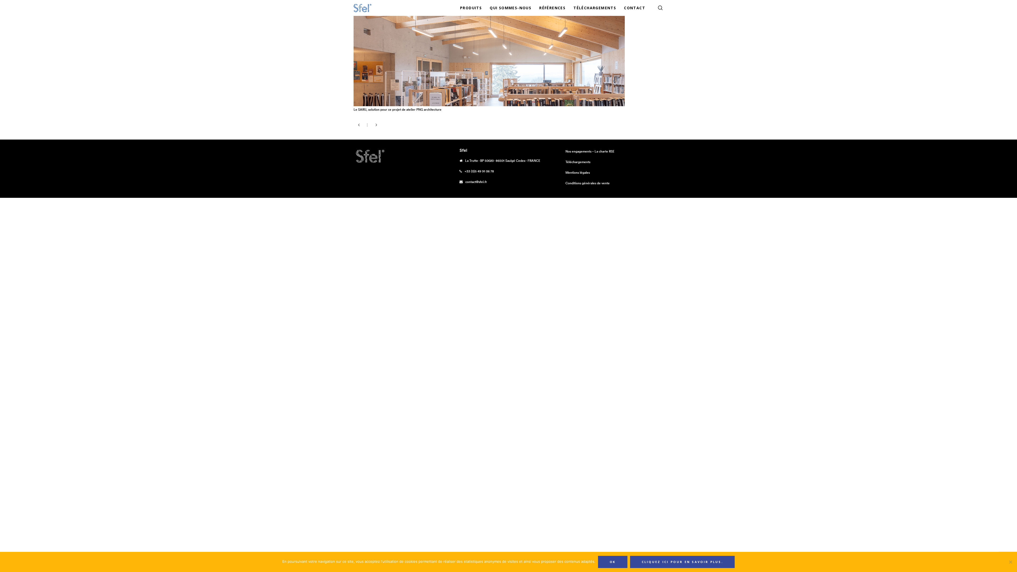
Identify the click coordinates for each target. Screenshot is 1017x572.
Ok (613, 562)
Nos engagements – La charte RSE (589, 151)
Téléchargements (577, 162)
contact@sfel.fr (476, 182)
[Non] (1010, 562)
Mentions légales (577, 172)
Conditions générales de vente (587, 183)
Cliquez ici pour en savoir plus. (682, 562)
